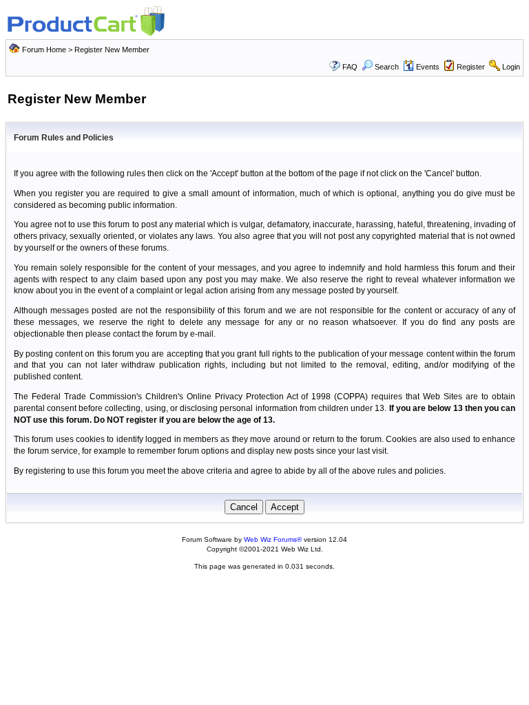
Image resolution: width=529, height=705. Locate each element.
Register (471, 67)
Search (387, 67)
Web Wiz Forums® (273, 539)
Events (427, 67)
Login (511, 67)
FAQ (349, 67)
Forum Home (44, 49)
